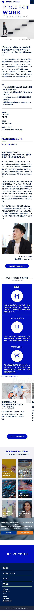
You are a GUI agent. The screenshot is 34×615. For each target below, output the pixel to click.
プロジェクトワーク (9, 573)
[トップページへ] (2, 39)
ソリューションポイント (9, 144)
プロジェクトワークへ (17, 436)
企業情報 (5, 568)
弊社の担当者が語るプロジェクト (12, 139)
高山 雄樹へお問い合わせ (17, 266)
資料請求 (5, 596)
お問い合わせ (6, 598)
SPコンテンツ (6, 591)
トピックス (5, 589)
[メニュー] (32, 2)
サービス (5, 579)
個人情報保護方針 (7, 601)
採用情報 (5, 584)
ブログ (4, 594)
